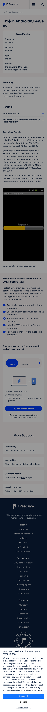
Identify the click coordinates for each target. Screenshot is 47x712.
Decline (23, 702)
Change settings (23, 708)
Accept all (23, 696)
